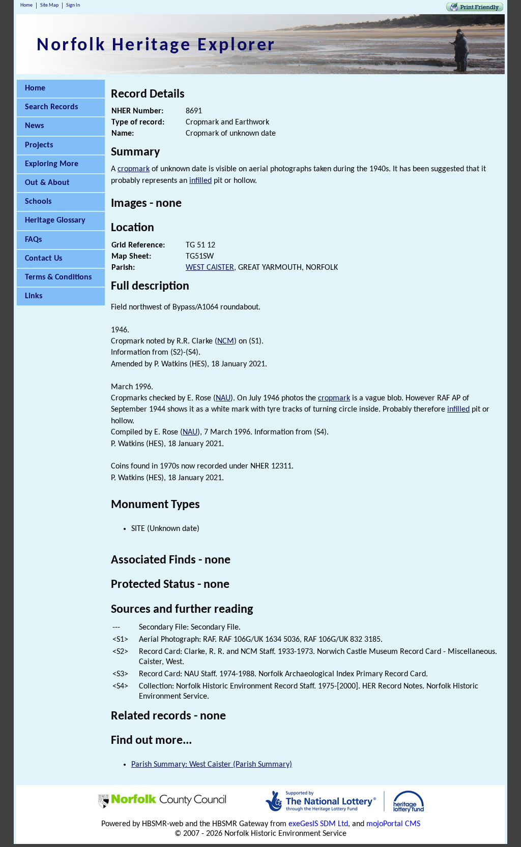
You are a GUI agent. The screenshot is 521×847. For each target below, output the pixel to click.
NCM (225, 341)
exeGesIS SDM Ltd (318, 824)
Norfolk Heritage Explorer (156, 46)
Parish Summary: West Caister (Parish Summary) (211, 765)
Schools (38, 202)
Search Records (51, 107)
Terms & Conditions (58, 277)
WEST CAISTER (210, 268)
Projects (39, 145)
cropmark (134, 169)
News (34, 126)
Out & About (47, 183)
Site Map (49, 5)
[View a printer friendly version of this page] (474, 9)
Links (33, 296)
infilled (200, 181)
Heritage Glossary (55, 220)
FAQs (33, 240)
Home (26, 5)
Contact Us (43, 259)
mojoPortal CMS (393, 824)
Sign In (73, 5)
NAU (223, 398)
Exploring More (51, 164)
